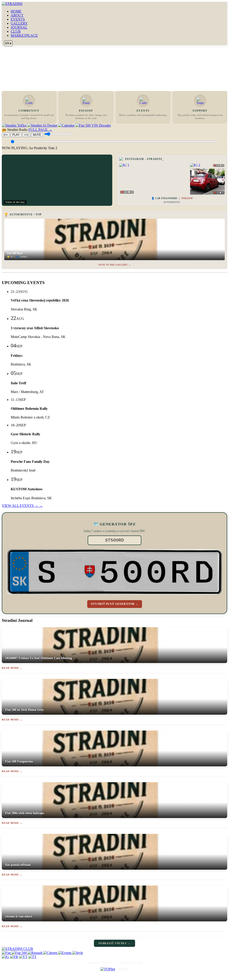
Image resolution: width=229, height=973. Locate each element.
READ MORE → (12, 668)
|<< (6, 134)
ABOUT (17, 15)
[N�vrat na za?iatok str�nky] (114, 949)
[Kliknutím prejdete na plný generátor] (114, 572)
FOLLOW (187, 198)
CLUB (16, 31)
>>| (26, 134)
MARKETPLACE (24, 35)
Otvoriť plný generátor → (114, 603)
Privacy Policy (99, 963)
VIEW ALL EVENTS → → (22, 506)
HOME (16, 11)
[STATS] (123, 969)
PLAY (16, 134)
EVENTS (18, 19)
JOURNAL (19, 27)
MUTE (37, 134)
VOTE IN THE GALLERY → (114, 264)
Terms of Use (131, 963)
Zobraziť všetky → (114, 943)
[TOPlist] (107, 969)
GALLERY (19, 23)
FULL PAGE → (40, 130)
